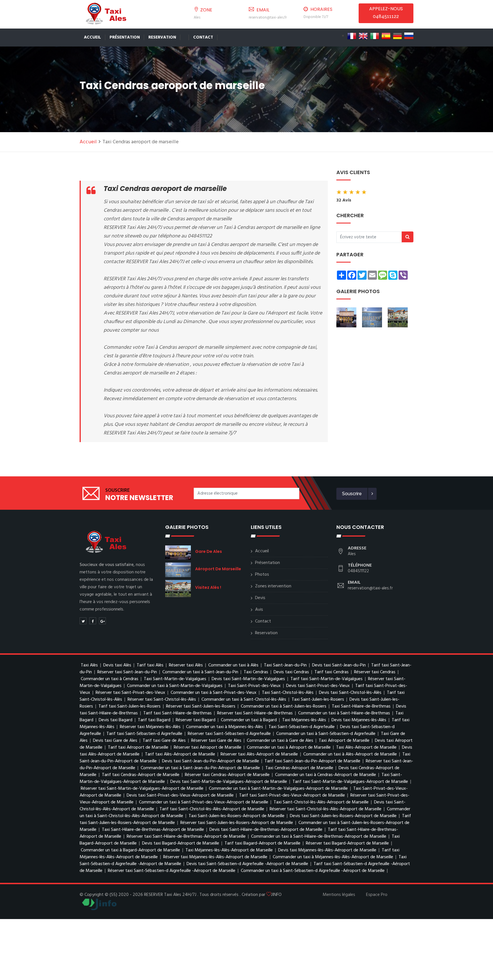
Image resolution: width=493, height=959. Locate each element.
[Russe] (408, 36)
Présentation (125, 37)
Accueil (92, 37)
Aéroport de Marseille (218, 569)
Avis (259, 609)
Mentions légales (339, 894)
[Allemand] (397, 36)
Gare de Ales (208, 551)
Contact (203, 37)
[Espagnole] (386, 36)
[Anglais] (363, 36)
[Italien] (374, 36)
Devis (260, 598)
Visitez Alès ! (208, 587)
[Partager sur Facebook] (92, 620)
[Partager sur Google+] (102, 620)
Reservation (162, 37)
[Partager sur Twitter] (83, 620)
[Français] (351, 36)
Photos (262, 574)
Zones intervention (273, 586)
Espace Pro (376, 894)
